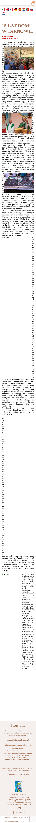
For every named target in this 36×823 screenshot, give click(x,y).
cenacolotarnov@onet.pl (18, 740)
